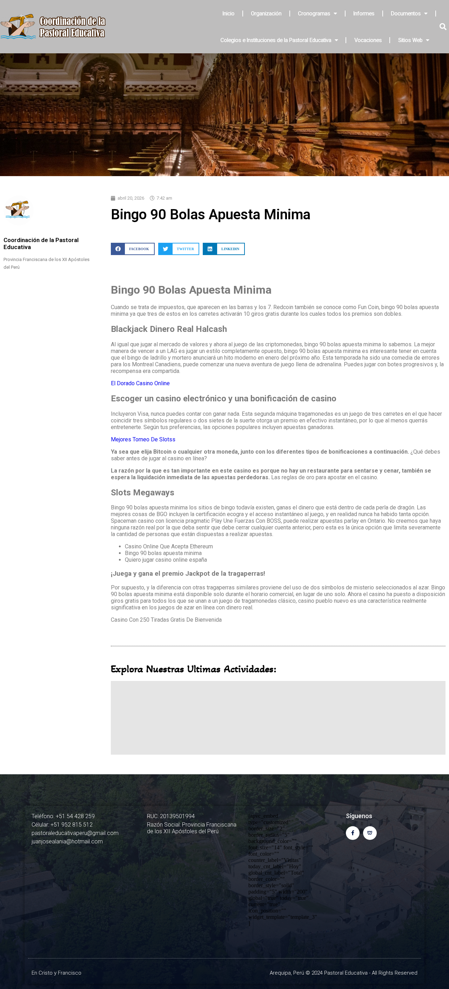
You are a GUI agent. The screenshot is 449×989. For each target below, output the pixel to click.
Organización (266, 13)
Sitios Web (410, 40)
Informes (363, 13)
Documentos (406, 13)
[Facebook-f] (353, 833)
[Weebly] (370, 833)
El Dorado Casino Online (140, 383)
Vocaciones (368, 40)
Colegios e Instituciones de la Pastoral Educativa (275, 40)
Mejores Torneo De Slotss (143, 439)
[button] (133, 249)
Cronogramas (314, 13)
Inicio (228, 13)
